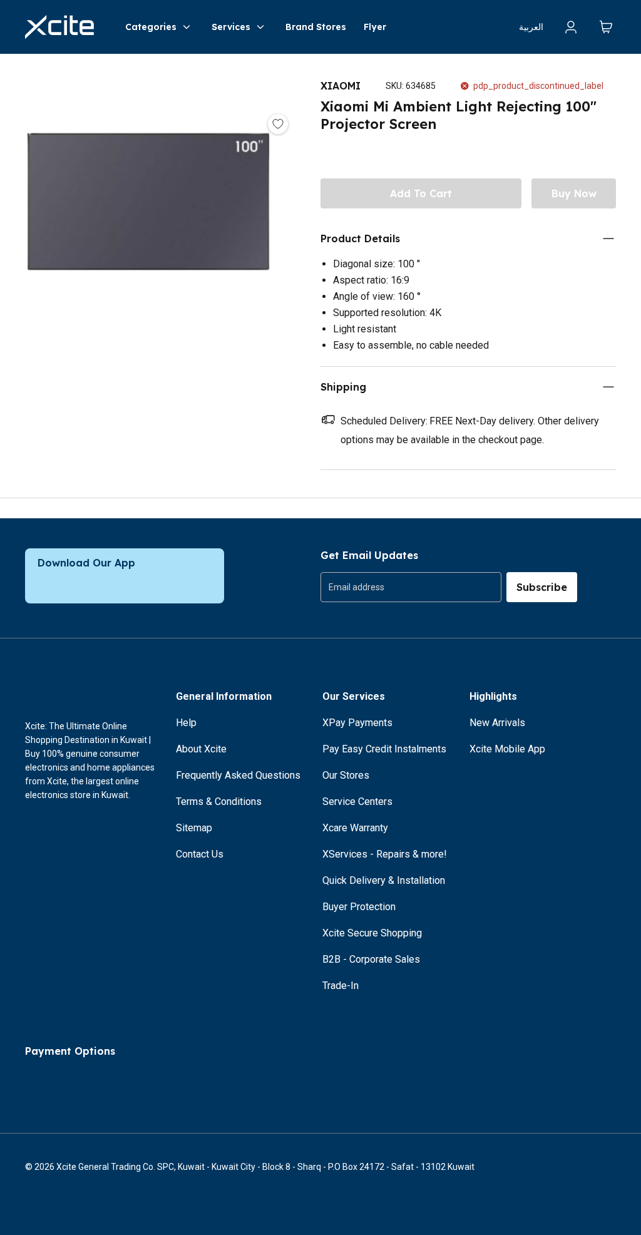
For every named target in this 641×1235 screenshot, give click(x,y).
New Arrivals (497, 723)
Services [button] (231, 27)
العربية (531, 27)
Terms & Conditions (219, 801)
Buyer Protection (359, 907)
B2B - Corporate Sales (371, 959)
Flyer (375, 27)
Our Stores (345, 775)
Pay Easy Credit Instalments (384, 749)
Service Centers (357, 801)
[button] (147, 215)
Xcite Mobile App (507, 749)
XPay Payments (357, 723)
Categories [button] (151, 27)
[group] (410, 587)
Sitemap (194, 828)
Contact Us (199, 854)
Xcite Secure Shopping (372, 933)
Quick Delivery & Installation (383, 880)
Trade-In (340, 986)
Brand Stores (315, 27)
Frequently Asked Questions (238, 775)
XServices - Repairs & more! (384, 854)
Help (186, 723)
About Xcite (201, 749)
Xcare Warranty (355, 828)
